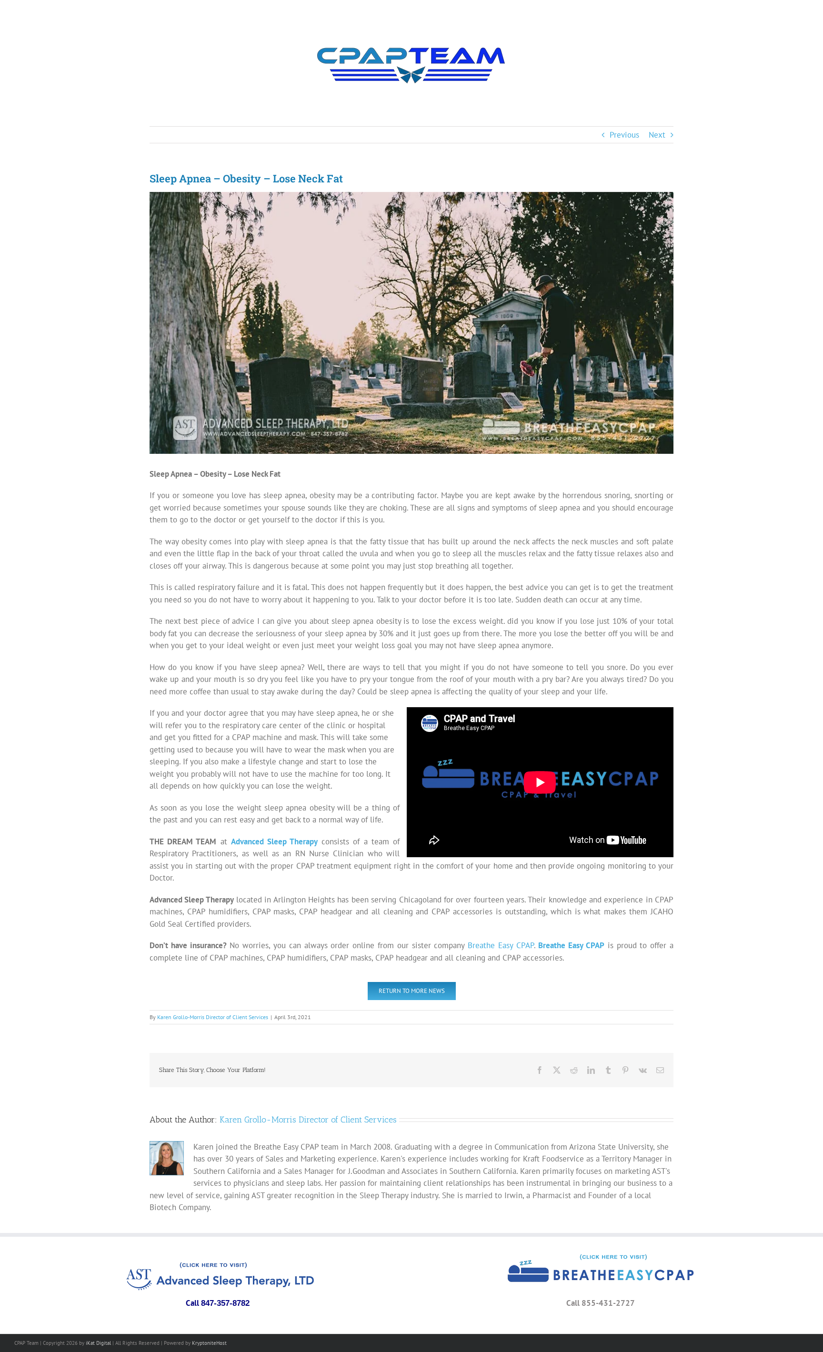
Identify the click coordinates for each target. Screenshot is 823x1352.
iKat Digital (98, 1343)
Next (657, 135)
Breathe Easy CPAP (501, 945)
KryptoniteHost (209, 1343)
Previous (624, 135)
